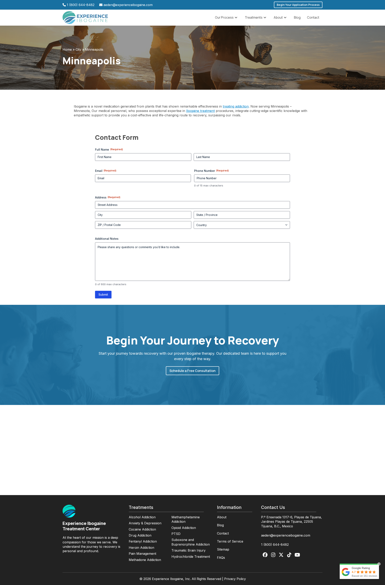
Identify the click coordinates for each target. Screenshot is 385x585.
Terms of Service (230, 541)
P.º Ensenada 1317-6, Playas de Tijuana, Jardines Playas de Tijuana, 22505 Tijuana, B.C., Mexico (291, 521)
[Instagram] (273, 555)
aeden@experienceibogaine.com (128, 5)
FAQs (221, 558)
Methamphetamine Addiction (185, 519)
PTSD (175, 534)
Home (67, 49)
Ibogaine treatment (200, 111)
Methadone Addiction (145, 560)
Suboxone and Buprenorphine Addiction (190, 542)
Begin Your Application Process (298, 5)
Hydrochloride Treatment (190, 557)
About (278, 17)
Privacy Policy (235, 579)
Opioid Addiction (183, 528)
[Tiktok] (289, 555)
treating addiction (236, 106)
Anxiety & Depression (145, 523)
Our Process (224, 17)
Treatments (253, 17)
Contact (313, 17)
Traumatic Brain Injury (188, 550)
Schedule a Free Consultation (192, 371)
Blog (297, 17)
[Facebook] (265, 555)
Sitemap (223, 549)
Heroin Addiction (141, 548)
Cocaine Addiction (142, 529)
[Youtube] (297, 555)
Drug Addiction (140, 535)
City (78, 49)
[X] (281, 555)
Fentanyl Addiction (143, 541)
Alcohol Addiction (142, 517)
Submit (103, 294)
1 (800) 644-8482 (80, 5)
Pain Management (142, 554)
